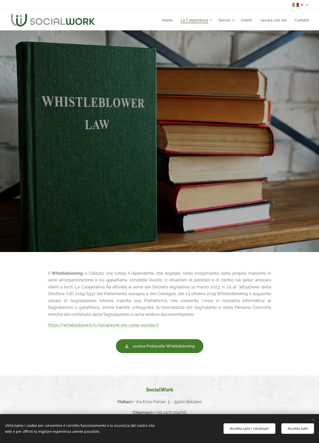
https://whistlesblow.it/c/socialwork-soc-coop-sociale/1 (103, 324)
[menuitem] (169, 20)
